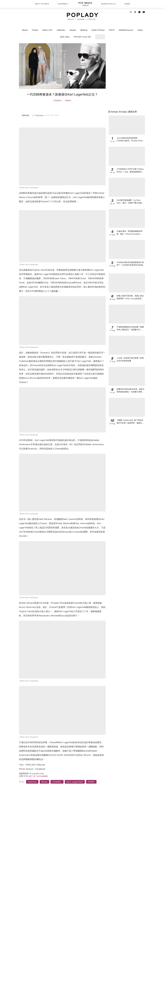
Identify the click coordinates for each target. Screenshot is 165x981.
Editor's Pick (47, 30)
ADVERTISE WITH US (108, 4)
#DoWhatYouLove (126, 30)
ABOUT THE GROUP (42, 4)
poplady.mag (38, 773)
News (68, 100)
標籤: (22, 781)
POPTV (112, 30)
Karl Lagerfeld (75, 782)
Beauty (25, 30)
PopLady (39, 115)
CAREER (127, 4)
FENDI (91, 782)
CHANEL (57, 782)
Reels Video (64, 37)
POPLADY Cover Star (82, 37)
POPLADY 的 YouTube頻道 (36, 776)
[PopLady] (82, 16)
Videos (140, 30)
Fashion (35, 30)
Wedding (83, 30)
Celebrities (61, 30)
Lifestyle (72, 30)
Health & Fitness (98, 30)
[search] (131, 12)
